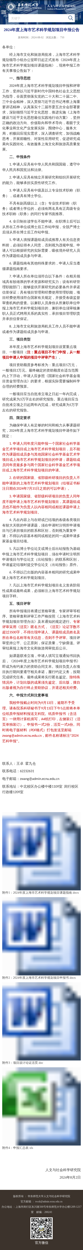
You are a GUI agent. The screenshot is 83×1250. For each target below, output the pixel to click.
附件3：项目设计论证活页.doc (22, 1062)
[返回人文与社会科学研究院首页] (41, 7)
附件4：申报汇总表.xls (17, 1148)
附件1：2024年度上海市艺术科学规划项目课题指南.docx (40, 892)
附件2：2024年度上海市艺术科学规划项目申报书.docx (39, 977)
